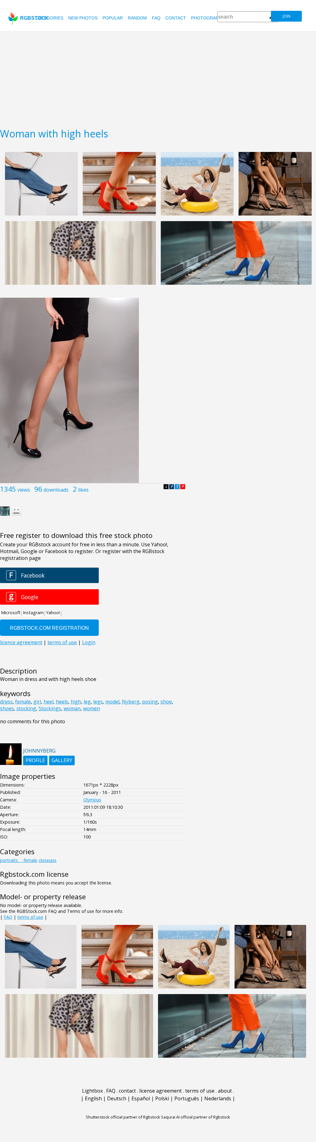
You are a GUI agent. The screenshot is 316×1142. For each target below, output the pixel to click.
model (112, 701)
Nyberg (130, 701)
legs (98, 701)
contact (175, 17)
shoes (7, 708)
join (286, 16)
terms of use (30, 917)
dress (6, 701)
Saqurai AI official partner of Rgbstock (195, 1117)
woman (72, 708)
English (93, 1098)
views (23, 489)
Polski (162, 1098)
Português (186, 1098)
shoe (166, 701)
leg (87, 701)
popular (112, 17)
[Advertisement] (158, 77)
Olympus (92, 800)
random (137, 17)
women (91, 708)
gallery (62, 760)
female (23, 701)
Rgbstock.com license (34, 874)
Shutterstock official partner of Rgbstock (123, 1117)
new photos (83, 17)
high (76, 701)
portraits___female (18, 860)
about (225, 1090)
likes (83, 489)
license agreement (160, 1090)
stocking (26, 708)
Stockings (50, 708)
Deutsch (116, 1098)
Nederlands (217, 1098)
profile (35, 760)
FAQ (156, 17)
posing (150, 701)
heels (62, 701)
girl (37, 701)
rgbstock (34, 18)
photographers (210, 17)
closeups (47, 860)
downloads (56, 489)
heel (48, 701)
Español (140, 1098)
